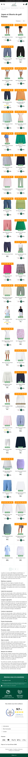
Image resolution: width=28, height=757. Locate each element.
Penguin (7, 147)
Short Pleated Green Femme (7, 37)
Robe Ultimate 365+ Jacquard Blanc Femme (7, 341)
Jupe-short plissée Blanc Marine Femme (7, 472)
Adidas (20, 104)
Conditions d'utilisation (18, 749)
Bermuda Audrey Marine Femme (7, 103)
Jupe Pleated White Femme (21, 80)
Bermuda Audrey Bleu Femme (7, 211)
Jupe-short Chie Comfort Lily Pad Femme (20, 254)
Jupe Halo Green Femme (20, 210)
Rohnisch (20, 234)
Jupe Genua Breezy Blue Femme (7, 320)
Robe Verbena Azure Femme (7, 557)
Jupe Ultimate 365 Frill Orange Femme (20, 103)
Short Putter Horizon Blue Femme (7, 493)
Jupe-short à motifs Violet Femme (7, 168)
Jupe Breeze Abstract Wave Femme (7, 406)
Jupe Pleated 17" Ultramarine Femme (7, 146)
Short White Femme (20, 362)
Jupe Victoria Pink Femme (7, 427)
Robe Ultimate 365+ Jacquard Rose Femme (20, 124)
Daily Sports (7, 321)
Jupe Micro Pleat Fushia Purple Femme (7, 276)
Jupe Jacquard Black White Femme (21, 38)
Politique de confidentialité (14, 750)
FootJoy (7, 169)
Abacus (7, 234)
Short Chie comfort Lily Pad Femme (20, 298)
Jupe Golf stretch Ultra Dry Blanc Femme (21, 493)
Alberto (7, 104)
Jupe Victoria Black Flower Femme (21, 276)
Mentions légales (9, 749)
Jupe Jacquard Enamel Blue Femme (7, 81)
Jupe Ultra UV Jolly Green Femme (20, 233)
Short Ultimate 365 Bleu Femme (20, 385)
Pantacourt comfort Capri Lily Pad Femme (20, 189)
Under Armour (7, 38)
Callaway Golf (20, 169)
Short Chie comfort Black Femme (20, 59)
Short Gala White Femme (20, 557)
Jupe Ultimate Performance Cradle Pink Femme (7, 189)
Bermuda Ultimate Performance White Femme (21, 406)
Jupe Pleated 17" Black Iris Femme (21, 450)
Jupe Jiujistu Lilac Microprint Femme (20, 472)
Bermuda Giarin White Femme (7, 450)
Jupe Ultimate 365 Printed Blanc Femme (20, 515)
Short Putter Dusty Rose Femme (7, 233)
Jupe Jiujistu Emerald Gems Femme (7, 537)
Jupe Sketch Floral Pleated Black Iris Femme (21, 537)
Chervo (7, 255)
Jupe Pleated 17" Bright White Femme (7, 385)
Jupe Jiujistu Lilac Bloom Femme (20, 341)
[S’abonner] (25, 680)
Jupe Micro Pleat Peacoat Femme (20, 168)
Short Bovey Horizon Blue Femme (21, 428)
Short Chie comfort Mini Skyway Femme (7, 59)
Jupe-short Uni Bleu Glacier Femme (7, 124)
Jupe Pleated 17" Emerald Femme (20, 146)
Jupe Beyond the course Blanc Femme (7, 515)
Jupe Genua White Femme (21, 319)
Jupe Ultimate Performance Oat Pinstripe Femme (7, 298)
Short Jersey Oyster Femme (7, 362)
